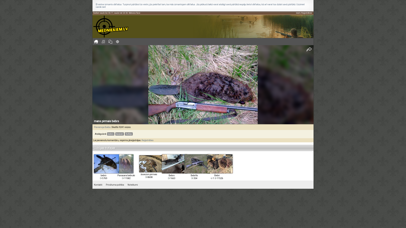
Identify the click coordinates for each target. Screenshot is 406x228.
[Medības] (117, 41)
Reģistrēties (306, 13)
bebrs (111, 134)
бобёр (129, 134)
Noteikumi (133, 185)
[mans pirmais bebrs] (203, 85)
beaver (119, 134)
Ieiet (298, 13)
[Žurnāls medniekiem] (103, 41)
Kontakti (98, 185)
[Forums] (110, 41)
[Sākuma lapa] (96, 41)
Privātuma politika (115, 185)
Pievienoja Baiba (102, 127)
